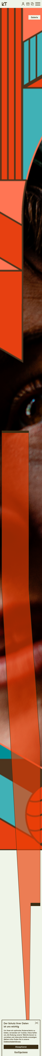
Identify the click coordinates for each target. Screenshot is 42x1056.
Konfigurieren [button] (21, 1052)
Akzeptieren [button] (21, 1047)
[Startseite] (4, 4)
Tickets (34, 12)
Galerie (34, 17)
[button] (23, 4)
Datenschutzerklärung (12, 1042)
